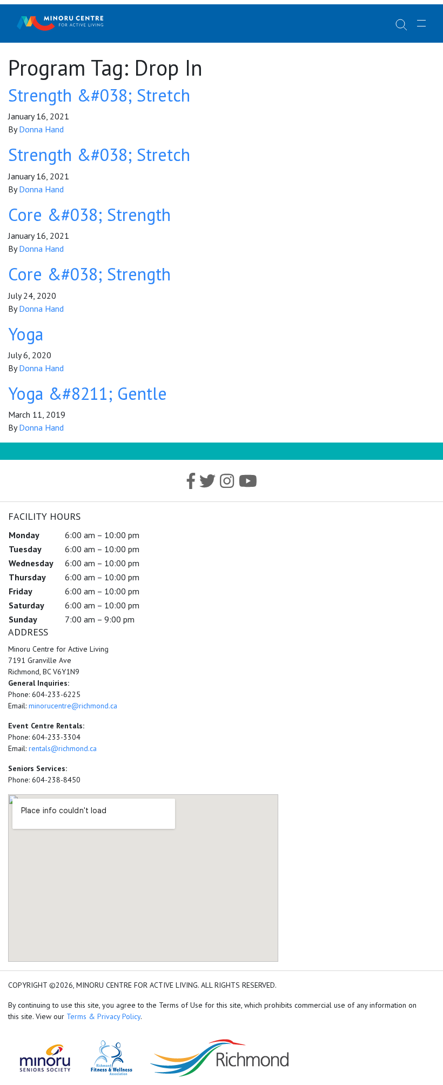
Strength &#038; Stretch (99, 95)
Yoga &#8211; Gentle (87, 393)
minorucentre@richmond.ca (73, 706)
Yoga (25, 334)
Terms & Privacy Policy (103, 1016)
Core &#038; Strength (89, 214)
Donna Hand (41, 129)
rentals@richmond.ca (63, 748)
